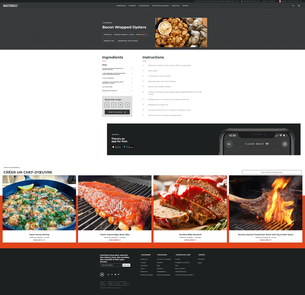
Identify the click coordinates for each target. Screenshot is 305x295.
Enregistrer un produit (182, 262)
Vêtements (144, 271)
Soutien (177, 259)
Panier (200, 263)
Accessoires (144, 5)
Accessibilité (110, 283)
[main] (152, 128)
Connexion (201, 259)
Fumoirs (132, 5)
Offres (185, 5)
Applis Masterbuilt (180, 271)
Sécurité (117, 283)
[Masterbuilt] (12, 5)
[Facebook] (112, 275)
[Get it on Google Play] (116, 146)
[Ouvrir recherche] (293, 6)
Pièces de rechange (147, 275)
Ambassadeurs (161, 271)
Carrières (159, 268)
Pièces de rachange (160, 5)
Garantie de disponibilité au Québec (117, 285)
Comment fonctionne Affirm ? (184, 275)
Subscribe (126, 265)
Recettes (175, 5)
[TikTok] (119, 275)
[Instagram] (108, 275)
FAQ (176, 265)
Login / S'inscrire (268, 1)
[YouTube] (115, 275)
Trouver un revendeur (164, 259)
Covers (143, 268)
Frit (112, 40)
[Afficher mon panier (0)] (299, 6)
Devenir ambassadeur (164, 275)
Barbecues (121, 5)
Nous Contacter (180, 268)
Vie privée (103, 282)
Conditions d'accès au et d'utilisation (117, 282)
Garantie (102, 283)
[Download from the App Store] (128, 146)
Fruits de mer (132, 40)
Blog (158, 265)
